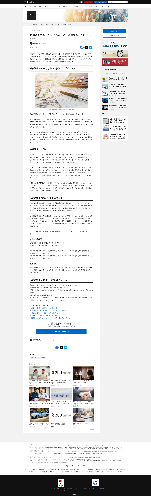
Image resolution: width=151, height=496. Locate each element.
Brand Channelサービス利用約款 (114, 471)
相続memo (36, 43)
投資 (35, 6)
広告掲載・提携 (64, 469)
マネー (52, 6)
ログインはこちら (114, 35)
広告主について (33, 471)
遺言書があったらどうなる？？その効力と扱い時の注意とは (50, 318)
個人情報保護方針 (75, 472)
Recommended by (86, 429)
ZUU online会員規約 (75, 471)
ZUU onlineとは (33, 469)
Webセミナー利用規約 (100, 471)
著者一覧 (79, 469)
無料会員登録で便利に (100, 2)
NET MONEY (95, 472)
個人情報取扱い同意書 (86, 472)
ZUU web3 (102, 472)
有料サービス (88, 2)
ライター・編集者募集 (88, 469)
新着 (30, 6)
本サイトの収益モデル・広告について (46, 471)
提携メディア (123, 469)
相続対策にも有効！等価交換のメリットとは (45, 315)
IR (58, 469)
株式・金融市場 (43, 6)
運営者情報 (41, 469)
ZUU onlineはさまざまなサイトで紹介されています (106, 469)
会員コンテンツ (106, 6)
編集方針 (67, 471)
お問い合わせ (73, 469)
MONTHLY (123, 73)
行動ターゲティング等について (62, 472)
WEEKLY (115, 73)
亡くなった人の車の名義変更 (38, 357)
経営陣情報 (53, 469)
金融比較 (90, 6)
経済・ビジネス (67, 6)
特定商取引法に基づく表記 (47, 472)
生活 (96, 6)
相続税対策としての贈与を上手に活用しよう (45, 313)
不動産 (58, 6)
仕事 (83, 6)
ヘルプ (108, 472)
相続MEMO (59, 300)
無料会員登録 (114, 31)
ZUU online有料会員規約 (87, 471)
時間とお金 (77, 6)
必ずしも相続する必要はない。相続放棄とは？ (46, 308)
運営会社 (48, 469)
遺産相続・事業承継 (36, 30)
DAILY (106, 73)
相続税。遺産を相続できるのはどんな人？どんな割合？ (49, 310)
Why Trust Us (60, 471)
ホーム (26, 469)
